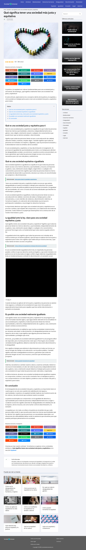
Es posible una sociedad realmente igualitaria (22, 116)
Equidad (53, 6)
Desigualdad (59, 2)
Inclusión (67, 6)
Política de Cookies (35, 544)
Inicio (22, 2)
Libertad (80, 6)
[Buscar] (79, 13)
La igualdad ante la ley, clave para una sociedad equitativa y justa (28, 114)
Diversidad (79, 2)
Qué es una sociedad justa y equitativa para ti (22, 109)
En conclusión (13, 118)
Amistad (28, 2)
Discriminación (69, 2)
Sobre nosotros (59, 538)
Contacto (58, 541)
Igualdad (60, 6)
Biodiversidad (37, 2)
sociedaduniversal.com (47, 547)
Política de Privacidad (36, 538)
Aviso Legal (33, 541)
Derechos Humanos (48, 2)
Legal (74, 6)
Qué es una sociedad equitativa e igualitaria (22, 112)
